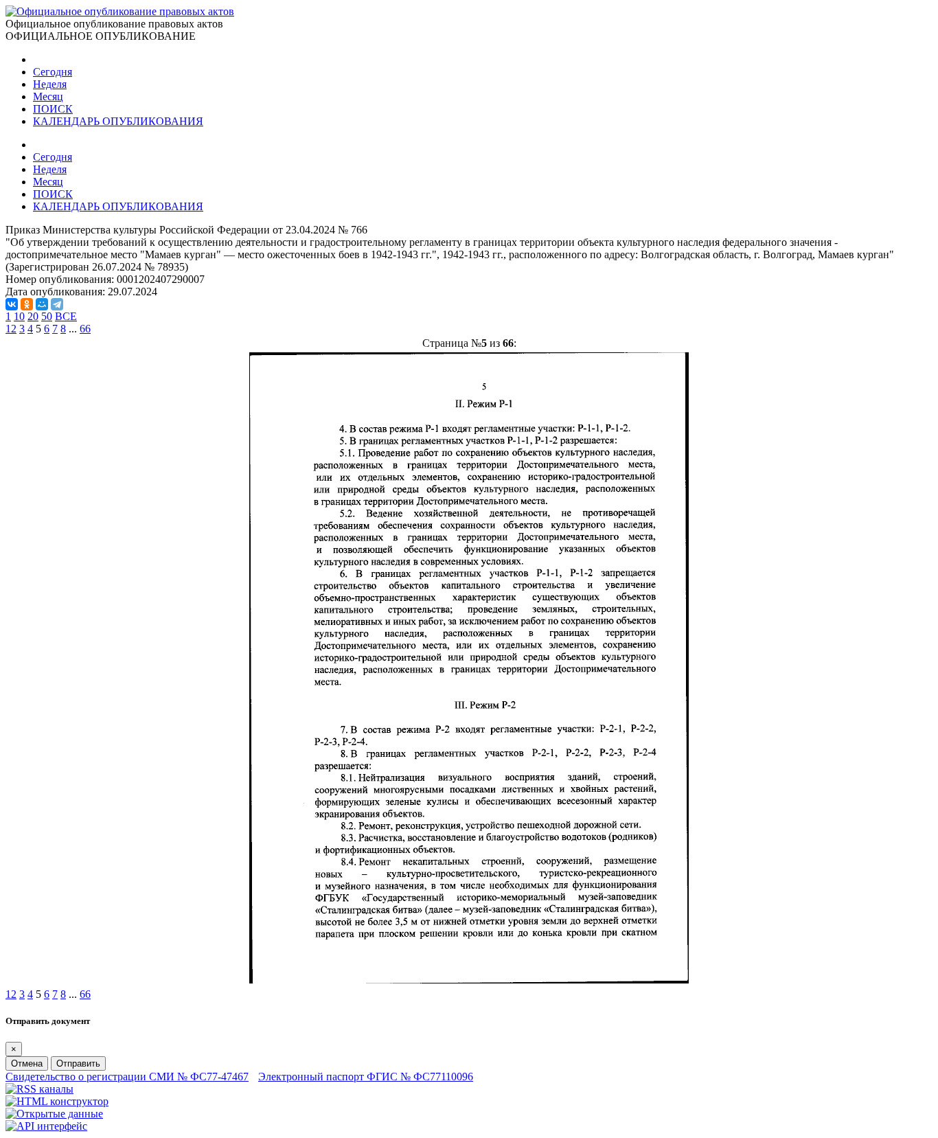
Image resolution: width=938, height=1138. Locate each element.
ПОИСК (53, 109)
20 (32, 316)
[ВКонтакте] (11, 304)
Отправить (78, 1063)
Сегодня (52, 72)
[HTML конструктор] (56, 1101)
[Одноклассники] (27, 304)
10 (19, 316)
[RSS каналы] (39, 1089)
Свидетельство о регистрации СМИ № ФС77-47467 (127, 1076)
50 (46, 316)
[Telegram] (57, 304)
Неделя (50, 84)
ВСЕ (66, 316)
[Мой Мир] (42, 304)
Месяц (48, 96)
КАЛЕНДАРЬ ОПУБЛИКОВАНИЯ (118, 121)
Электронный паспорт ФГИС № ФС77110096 (365, 1076)
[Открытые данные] (54, 1113)
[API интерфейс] (46, 1126)
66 (85, 328)
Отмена (27, 1063)
